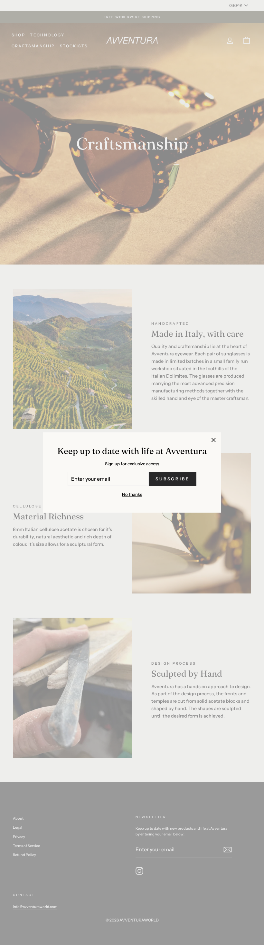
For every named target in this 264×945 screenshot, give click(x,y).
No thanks (132, 494)
